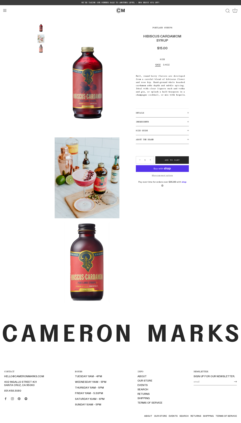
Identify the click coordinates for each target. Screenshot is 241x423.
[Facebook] (5, 398)
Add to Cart (172, 160)
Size (162, 59)
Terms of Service (150, 402)
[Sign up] (235, 381)
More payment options (162, 175)
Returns (144, 393)
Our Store (145, 380)
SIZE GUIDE (142, 130)
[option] (40, 27)
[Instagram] (12, 398)
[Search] (228, 11)
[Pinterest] (19, 398)
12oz (158, 64)
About (142, 376)
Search (143, 389)
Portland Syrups (162, 27)
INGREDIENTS (142, 122)
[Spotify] (26, 398)
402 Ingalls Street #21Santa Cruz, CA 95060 (20, 383)
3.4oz (166, 64)
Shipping (144, 398)
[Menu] (5, 10)
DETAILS (140, 113)
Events (143, 385)
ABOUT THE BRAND (145, 139)
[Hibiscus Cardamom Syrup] (41, 27)
